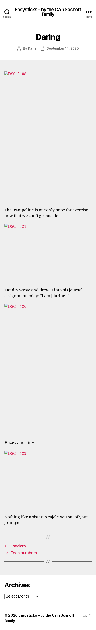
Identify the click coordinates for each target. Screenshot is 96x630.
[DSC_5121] (48, 253)
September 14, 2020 (63, 48)
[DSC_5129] (48, 480)
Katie (32, 48)
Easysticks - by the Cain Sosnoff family (48, 12)
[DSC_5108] (48, 136)
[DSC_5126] (48, 369)
